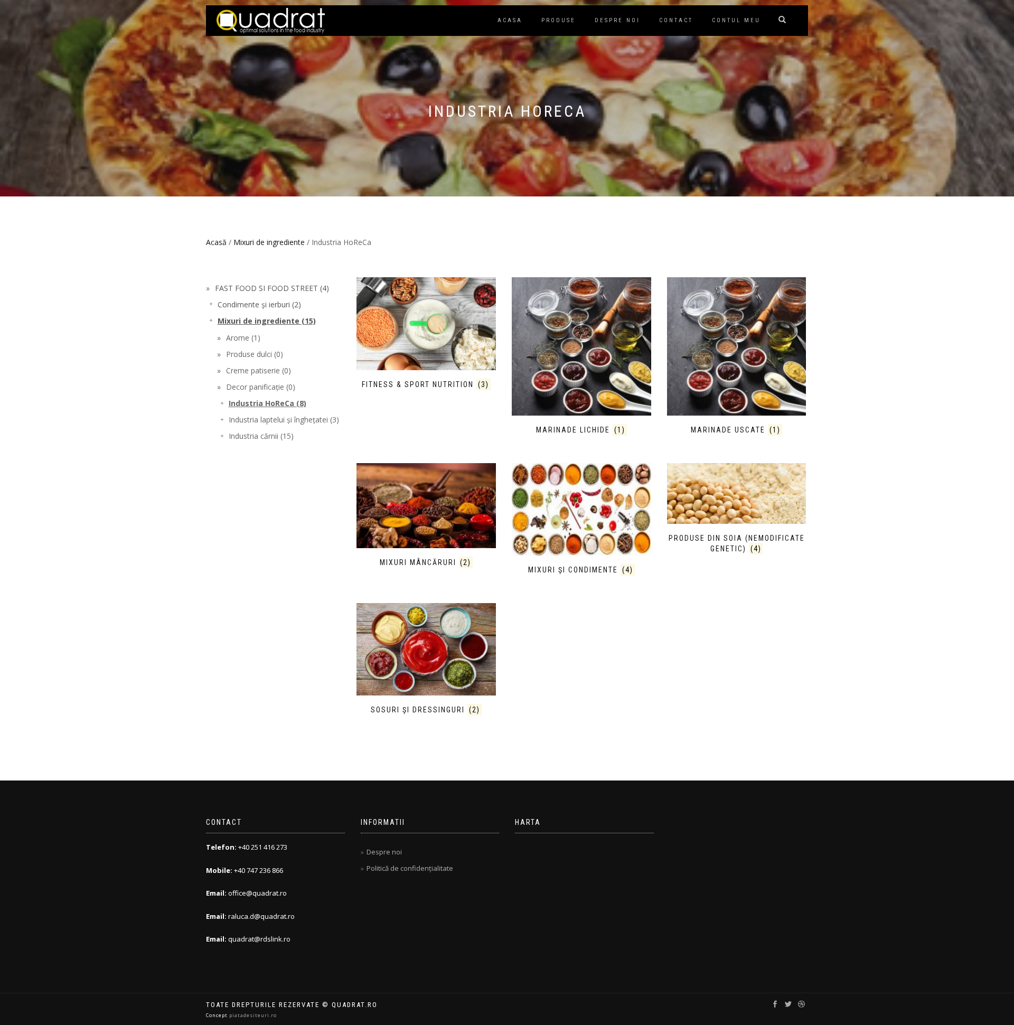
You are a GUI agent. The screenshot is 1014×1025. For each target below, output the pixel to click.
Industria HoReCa (267, 403)
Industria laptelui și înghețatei (284, 420)
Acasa (509, 20)
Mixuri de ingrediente (269, 242)
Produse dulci (254, 354)
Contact (676, 20)
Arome (243, 338)
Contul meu (736, 20)
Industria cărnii (261, 436)
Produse (558, 20)
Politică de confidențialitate (410, 868)
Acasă (216, 242)
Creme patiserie (258, 370)
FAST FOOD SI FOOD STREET (272, 288)
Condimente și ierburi (259, 304)
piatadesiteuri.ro (253, 1015)
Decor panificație (260, 387)
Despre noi (617, 20)
